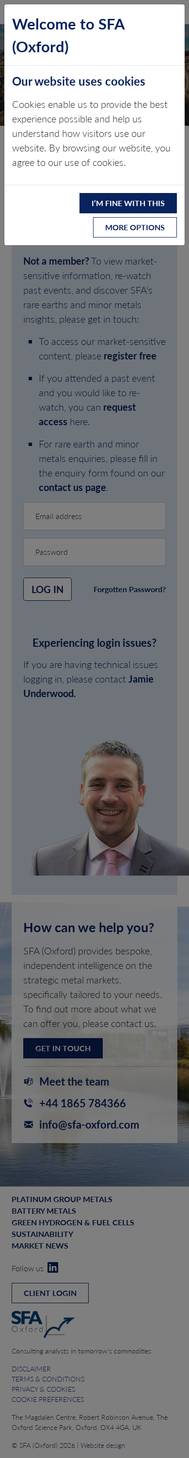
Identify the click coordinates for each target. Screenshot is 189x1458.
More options (135, 227)
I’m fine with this (128, 202)
